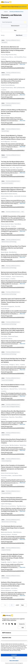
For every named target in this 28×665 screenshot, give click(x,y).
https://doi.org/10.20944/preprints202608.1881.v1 (12, 373)
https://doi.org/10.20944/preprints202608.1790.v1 (12, 515)
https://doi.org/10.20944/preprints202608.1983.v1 (12, 207)
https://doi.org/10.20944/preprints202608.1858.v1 (12, 428)
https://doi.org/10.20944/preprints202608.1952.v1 (12, 261)
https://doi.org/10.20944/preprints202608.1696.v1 (12, 599)
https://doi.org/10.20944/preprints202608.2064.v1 (13, 124)
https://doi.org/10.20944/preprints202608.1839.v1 (12, 454)
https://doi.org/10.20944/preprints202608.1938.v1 (12, 317)
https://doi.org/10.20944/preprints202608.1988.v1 (12, 176)
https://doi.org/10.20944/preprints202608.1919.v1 (12, 347)
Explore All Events (22, 6)
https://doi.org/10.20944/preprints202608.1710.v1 (12, 571)
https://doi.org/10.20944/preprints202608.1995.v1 (12, 150)
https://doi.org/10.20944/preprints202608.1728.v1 (12, 543)
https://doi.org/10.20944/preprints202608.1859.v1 (12, 399)
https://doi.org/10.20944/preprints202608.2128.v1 (12, 98)
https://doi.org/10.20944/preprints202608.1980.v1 (12, 235)
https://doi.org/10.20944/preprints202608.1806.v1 (12, 486)
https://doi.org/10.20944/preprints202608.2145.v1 (12, 68)
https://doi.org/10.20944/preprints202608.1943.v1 (12, 287)
